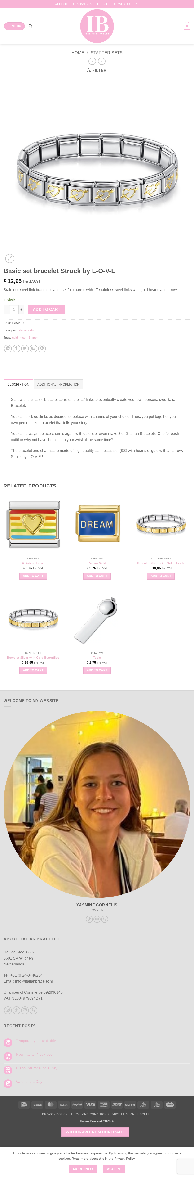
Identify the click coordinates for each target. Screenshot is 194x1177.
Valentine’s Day (29, 1082)
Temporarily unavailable (36, 1041)
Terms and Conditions (90, 1114)
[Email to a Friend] (33, 348)
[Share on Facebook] (16, 348)
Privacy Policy (55, 1114)
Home (77, 52)
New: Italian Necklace (34, 1054)
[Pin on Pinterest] (42, 348)
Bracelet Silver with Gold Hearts (161, 563)
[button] (14, 26)
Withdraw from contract (95, 1132)
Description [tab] (18, 384)
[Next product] (92, 61)
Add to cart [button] (33, 575)
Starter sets (107, 52)
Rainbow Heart (33, 563)
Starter (33, 337)
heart (23, 337)
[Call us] (104, 919)
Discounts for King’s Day (36, 1068)
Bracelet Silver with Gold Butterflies (33, 657)
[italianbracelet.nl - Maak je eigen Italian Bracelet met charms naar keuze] (97, 26)
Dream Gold (97, 563)
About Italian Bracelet (132, 1114)
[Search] (30, 26)
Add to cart (47, 309)
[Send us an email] (97, 919)
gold (15, 337)
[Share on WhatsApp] (8, 348)
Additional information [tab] (58, 384)
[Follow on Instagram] (8, 1010)
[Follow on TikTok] (89, 919)
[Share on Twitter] (25, 348)
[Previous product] (101, 61)
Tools (97, 657)
